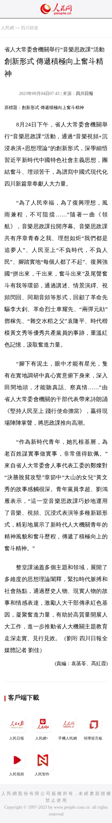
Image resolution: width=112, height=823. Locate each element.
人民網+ (42, 738)
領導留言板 (93, 738)
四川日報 (84, 93)
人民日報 (16, 738)
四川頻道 (29, 28)
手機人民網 (67, 738)
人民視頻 (16, 774)
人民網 (7, 28)
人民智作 (42, 774)
